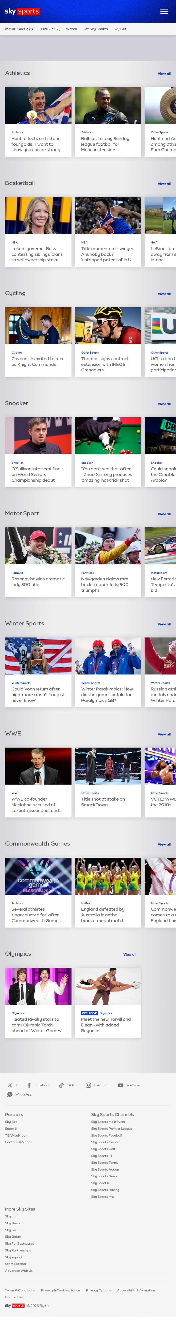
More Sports (19, 29)
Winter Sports (21, 683)
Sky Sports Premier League (111, 1128)
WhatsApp (23, 1094)
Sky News (12, 1223)
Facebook (42, 1085)
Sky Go (10, 1230)
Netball (86, 903)
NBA (15, 242)
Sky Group (13, 1236)
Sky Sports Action (105, 1169)
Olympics (18, 1013)
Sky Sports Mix (102, 1196)
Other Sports (159, 132)
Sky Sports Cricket (105, 1142)
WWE (15, 793)
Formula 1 (18, 572)
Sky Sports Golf (103, 1148)
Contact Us (14, 1297)
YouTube (133, 1085)
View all (164, 73)
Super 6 (11, 1128)
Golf (154, 242)
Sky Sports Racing (105, 1189)
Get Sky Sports (95, 29)
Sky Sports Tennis (104, 1162)
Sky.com (12, 1216)
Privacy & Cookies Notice (60, 1290)
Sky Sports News (104, 1176)
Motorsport (159, 572)
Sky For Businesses (19, 1243)
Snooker (17, 462)
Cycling (17, 352)
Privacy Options (98, 1290)
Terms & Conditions (20, 1290)
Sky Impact (13, 1257)
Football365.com (18, 1142)
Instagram (102, 1085)
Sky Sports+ (100, 1183)
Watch (71, 29)
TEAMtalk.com (16, 1135)
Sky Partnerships (18, 1250)
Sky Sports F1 (101, 1155)
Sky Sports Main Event (108, 1121)
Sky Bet (119, 29)
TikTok (72, 1085)
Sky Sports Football (106, 1135)
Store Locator (15, 1263)
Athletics (17, 132)
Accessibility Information (136, 1290)
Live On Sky (50, 29)
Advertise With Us (19, 1270)
